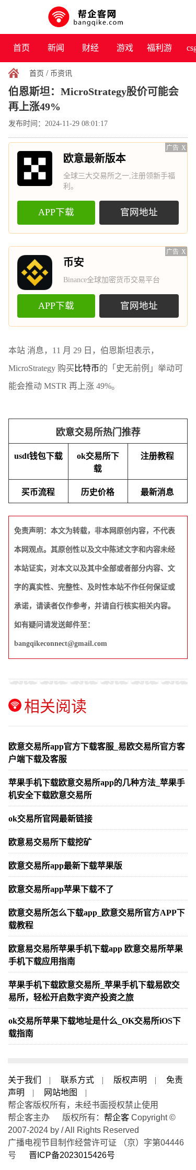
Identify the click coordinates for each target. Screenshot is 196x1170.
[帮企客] (98, 17)
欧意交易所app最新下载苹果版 (65, 865)
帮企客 (116, 1117)
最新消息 (157, 492)
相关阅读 (55, 706)
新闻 (56, 47)
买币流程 (38, 492)
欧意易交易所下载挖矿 (50, 842)
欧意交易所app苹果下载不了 (61, 889)
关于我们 (24, 1079)
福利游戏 (159, 52)
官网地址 (139, 212)
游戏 (125, 47)
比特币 (86, 368)
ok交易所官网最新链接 (50, 818)
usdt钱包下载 (38, 455)
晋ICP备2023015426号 (72, 1155)
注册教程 (157, 455)
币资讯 (61, 73)
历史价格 (97, 492)
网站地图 (60, 1092)
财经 (90, 47)
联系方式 (77, 1079)
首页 (21, 47)
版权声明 (130, 1079)
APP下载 (56, 212)
